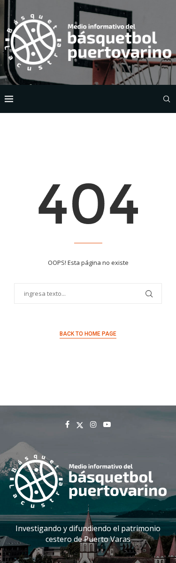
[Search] (166, 99)
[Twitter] (80, 424)
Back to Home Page (88, 333)
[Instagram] (93, 424)
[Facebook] (67, 424)
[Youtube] (107, 424)
